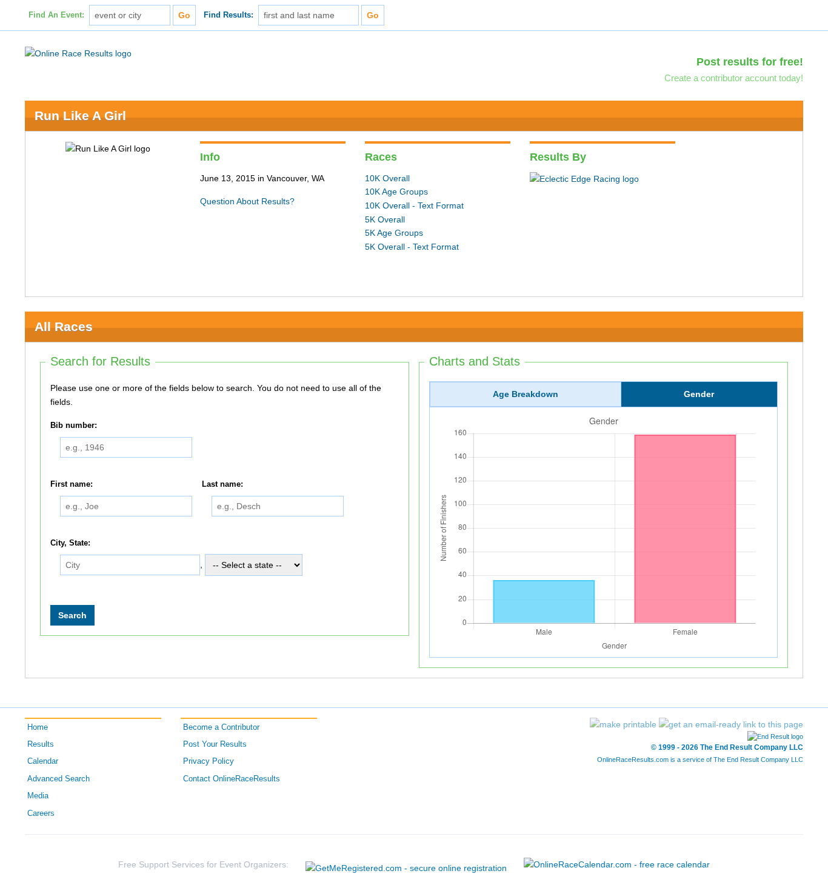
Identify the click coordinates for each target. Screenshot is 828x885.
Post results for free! (749, 62)
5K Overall (385, 219)
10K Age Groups (396, 191)
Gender (699, 394)
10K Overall (387, 178)
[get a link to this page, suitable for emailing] (731, 724)
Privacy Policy (208, 761)
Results (40, 744)
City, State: (70, 543)
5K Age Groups (394, 233)
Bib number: (73, 425)
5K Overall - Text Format (412, 247)
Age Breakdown (525, 394)
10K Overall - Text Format (414, 205)
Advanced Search (58, 779)
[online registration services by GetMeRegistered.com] (406, 864)
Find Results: (228, 15)
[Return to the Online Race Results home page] (78, 53)
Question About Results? (247, 201)
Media (37, 796)
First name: (71, 484)
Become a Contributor (221, 727)
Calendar (42, 761)
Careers (41, 813)
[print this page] (623, 724)
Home (37, 727)
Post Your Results (215, 744)
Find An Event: (56, 15)
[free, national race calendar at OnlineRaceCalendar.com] (617, 864)
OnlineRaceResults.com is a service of (700, 759)
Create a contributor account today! (733, 78)
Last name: (222, 484)
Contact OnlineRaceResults (231, 779)
